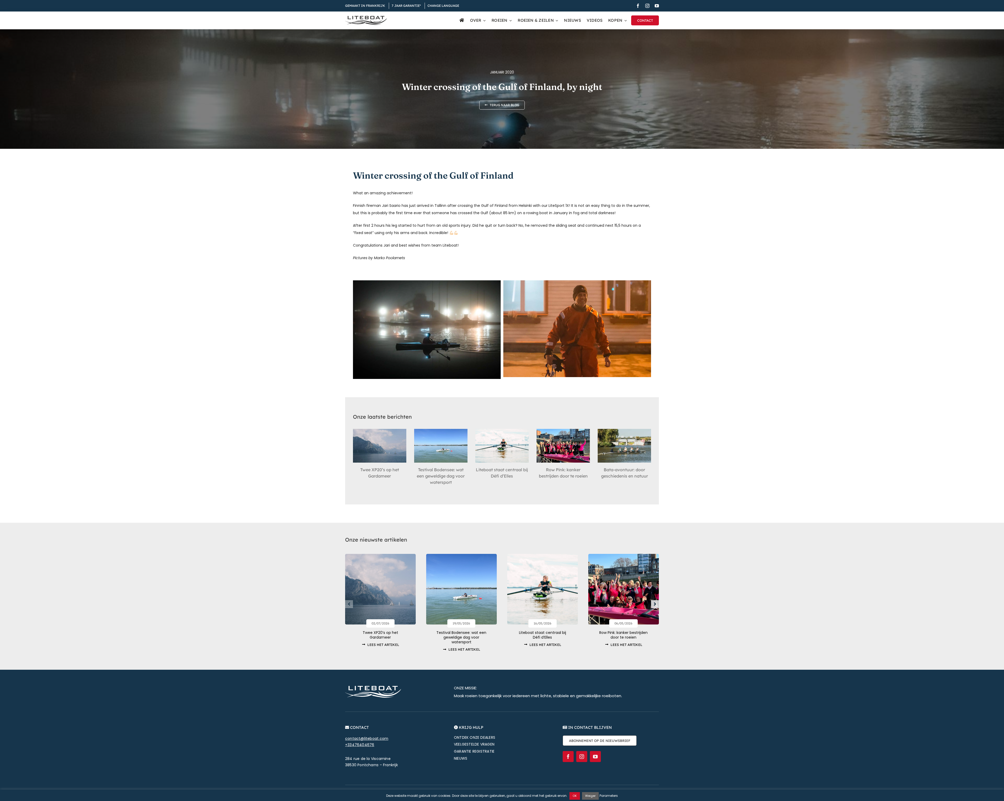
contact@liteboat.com (366, 738)
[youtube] (657, 6)
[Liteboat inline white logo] (373, 687)
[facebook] (638, 6)
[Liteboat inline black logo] (366, 17)
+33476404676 (359, 744)
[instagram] (647, 6)
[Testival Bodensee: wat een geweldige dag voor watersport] (440, 446)
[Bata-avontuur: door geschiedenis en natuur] (624, 446)
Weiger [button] (590, 796)
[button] (349, 604)
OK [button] (575, 796)
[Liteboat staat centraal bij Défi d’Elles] (502, 446)
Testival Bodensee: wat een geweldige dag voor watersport (441, 476)
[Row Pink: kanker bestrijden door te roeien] (563, 446)
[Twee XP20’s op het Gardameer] (379, 446)
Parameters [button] (609, 795)
